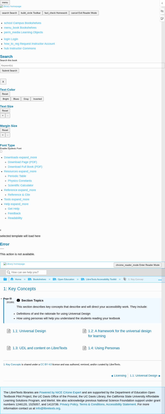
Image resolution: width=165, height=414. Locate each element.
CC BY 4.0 (46, 364)
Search (8, 272)
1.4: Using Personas (104, 348)
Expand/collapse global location (160, 278)
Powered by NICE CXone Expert (60, 392)
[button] (14, 213)
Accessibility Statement (121, 404)
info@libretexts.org (47, 408)
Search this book (8, 60)
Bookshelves (40, 279)
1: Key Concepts (12, 364)
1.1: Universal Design (29, 331)
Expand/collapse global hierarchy (7, 279)
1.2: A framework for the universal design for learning (119, 333)
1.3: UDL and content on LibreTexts (40, 348)
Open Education (66, 279)
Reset (5, 94)
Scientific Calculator (20, 185)
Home (18, 279)
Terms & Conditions (92, 404)
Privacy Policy (69, 404)
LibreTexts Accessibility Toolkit (101, 279)
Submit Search (9, 70)
